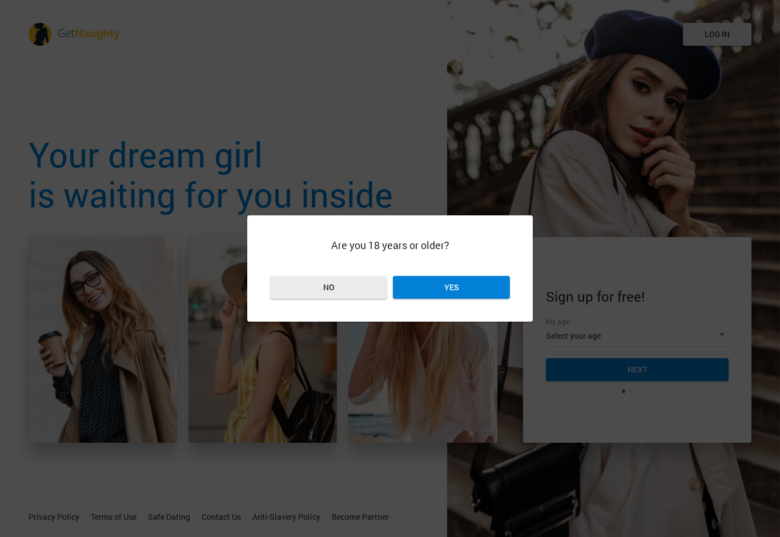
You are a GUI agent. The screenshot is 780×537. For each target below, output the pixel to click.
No (329, 287)
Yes (451, 287)
